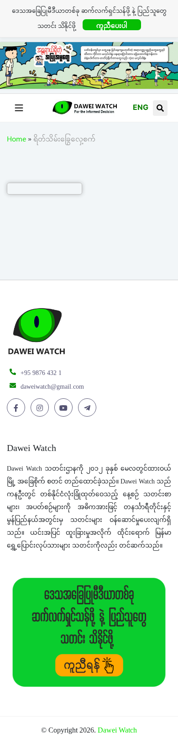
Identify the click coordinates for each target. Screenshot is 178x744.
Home (16, 140)
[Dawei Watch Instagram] (41, 408)
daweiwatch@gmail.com (52, 386)
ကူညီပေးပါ (111, 25)
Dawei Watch (117, 730)
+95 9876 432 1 (41, 372)
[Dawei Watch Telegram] (88, 408)
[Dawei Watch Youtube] (65, 408)
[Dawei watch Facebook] (17, 408)
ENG (140, 107)
